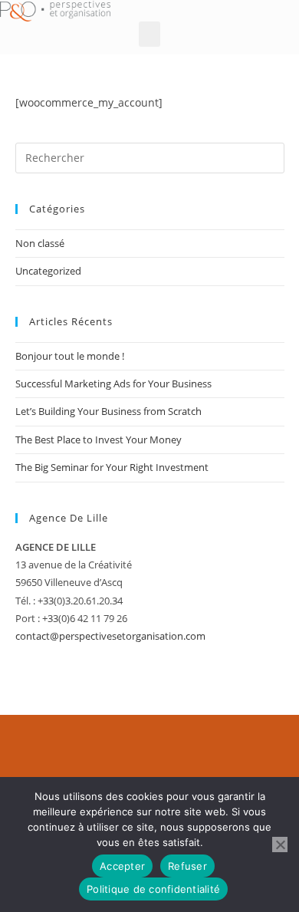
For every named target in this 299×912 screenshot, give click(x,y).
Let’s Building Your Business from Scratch (108, 411)
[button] (149, 34)
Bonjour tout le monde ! (69, 356)
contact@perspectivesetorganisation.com (110, 636)
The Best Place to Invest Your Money (98, 439)
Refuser (187, 866)
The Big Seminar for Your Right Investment (112, 467)
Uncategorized (48, 271)
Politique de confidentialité (153, 889)
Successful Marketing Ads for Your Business (113, 383)
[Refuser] (280, 844)
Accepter (122, 866)
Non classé (39, 243)
